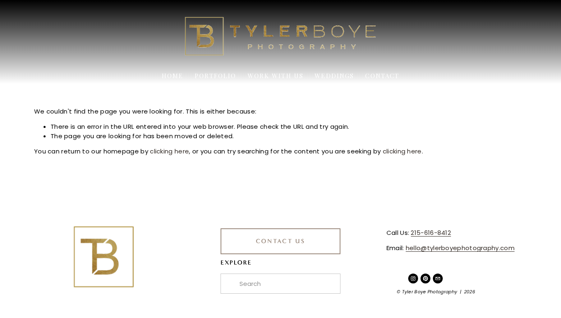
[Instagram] (413, 278)
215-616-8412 (431, 232)
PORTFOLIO (216, 76)
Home (172, 76)
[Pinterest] (425, 278)
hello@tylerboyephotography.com (460, 248)
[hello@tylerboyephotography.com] (438, 278)
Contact (382, 76)
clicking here (169, 151)
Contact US (281, 241)
